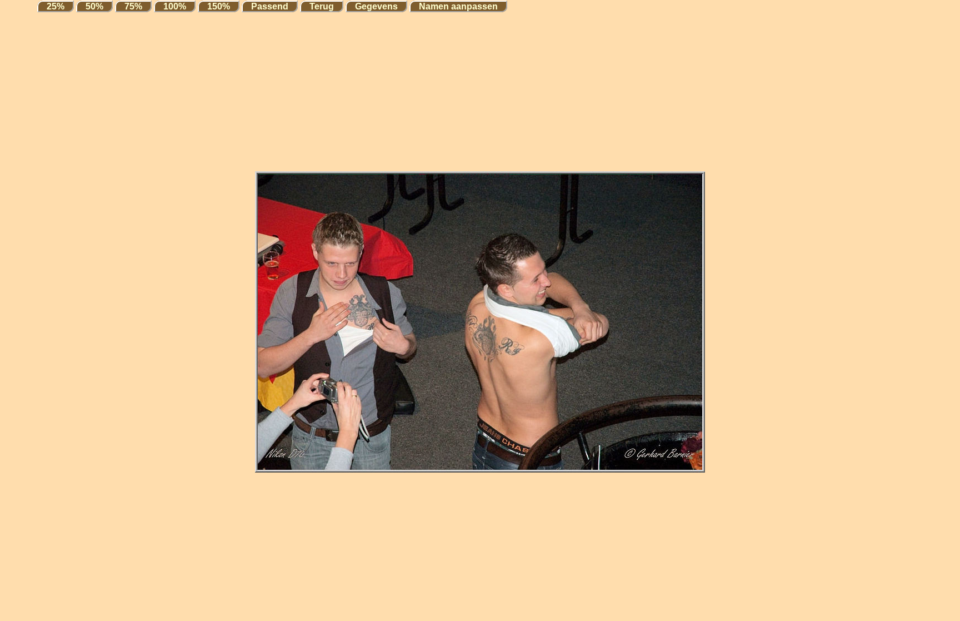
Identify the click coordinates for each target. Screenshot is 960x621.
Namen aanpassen (458, 6)
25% (55, 6)
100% (174, 6)
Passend (269, 6)
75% (133, 6)
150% (218, 6)
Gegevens (376, 6)
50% (94, 6)
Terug (321, 6)
